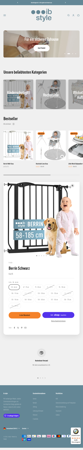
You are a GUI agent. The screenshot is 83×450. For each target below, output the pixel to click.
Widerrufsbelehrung (61, 407)
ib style (10, 262)
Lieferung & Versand (38, 411)
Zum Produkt (41, 48)
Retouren (35, 415)
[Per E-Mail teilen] (25, 328)
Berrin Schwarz (19, 268)
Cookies (58, 415)
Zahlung (35, 407)
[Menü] (79, 429)
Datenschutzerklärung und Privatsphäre (66, 403)
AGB (57, 399)
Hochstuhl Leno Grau (42, 164)
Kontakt (35, 403)
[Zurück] (17, 3)
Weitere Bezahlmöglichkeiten (58, 321)
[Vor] (65, 3)
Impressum (58, 411)
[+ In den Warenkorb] (30, 157)
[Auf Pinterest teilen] (22, 328)
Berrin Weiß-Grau (8, 164)
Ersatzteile (35, 419)
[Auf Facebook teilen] (14, 328)
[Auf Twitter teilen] (18, 328)
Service (34, 399)
